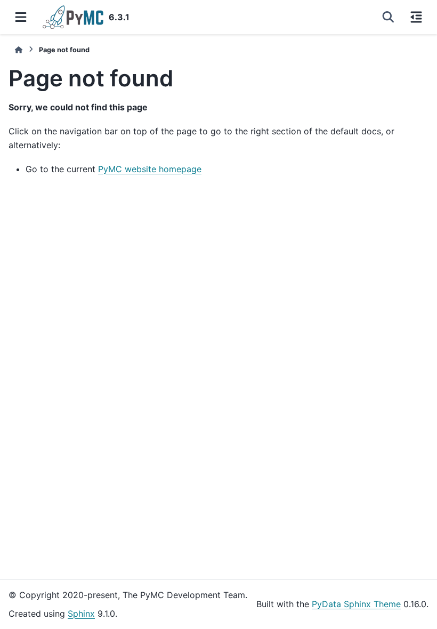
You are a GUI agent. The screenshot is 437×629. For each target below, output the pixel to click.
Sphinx (81, 613)
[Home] (18, 49)
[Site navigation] (21, 17)
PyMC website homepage (149, 169)
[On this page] (416, 17)
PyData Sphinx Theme (356, 604)
